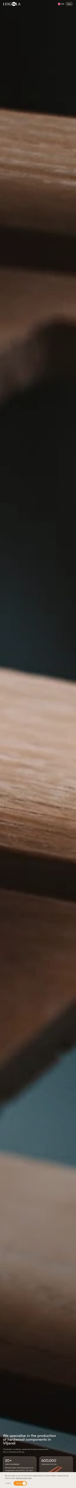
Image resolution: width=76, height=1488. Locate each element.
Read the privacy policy (24, 1478)
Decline (8, 1483)
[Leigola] (12, 4)
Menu (69, 4)
